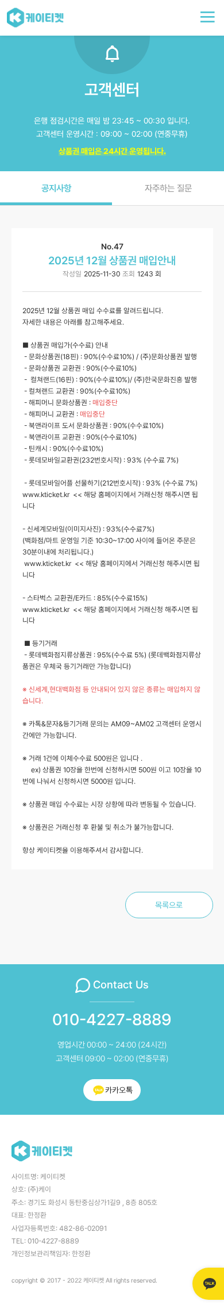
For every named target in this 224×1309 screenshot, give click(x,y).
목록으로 (169, 905)
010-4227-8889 (112, 1020)
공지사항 (56, 188)
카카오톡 (119, 1090)
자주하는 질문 (168, 188)
